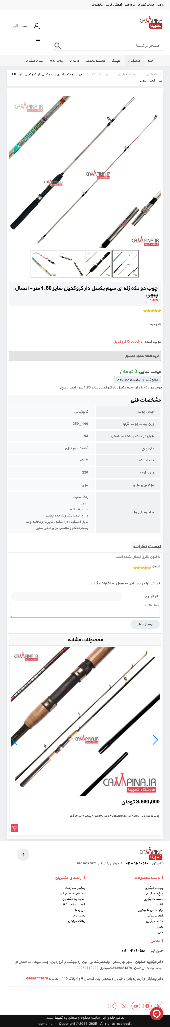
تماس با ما (78, 915)
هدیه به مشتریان (73, 899)
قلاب (160, 904)
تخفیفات (96, 4)
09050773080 (88, 968)
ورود (160, 4)
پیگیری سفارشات (75, 888)
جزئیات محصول (14, 828)
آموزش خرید (114, 4)
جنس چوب (146, 411)
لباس (160, 926)
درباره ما (80, 910)
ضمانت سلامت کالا (74, 904)
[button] (38, 39)
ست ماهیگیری (154, 921)
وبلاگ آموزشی (76, 921)
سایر (160, 932)
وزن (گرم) (147, 472)
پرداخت (130, 4)
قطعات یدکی (155, 915)
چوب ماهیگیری (154, 888)
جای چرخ (147, 448)
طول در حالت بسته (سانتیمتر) (132, 436)
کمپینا (59, 1017)
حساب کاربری (146, 4)
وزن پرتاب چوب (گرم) (138, 424)
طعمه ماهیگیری (153, 899)
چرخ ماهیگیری (154, 893)
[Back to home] (151, 22)
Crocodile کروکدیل (128, 341)
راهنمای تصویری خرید (71, 893)
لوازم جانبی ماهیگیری (150, 910)
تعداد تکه (146, 460)
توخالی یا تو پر (143, 484)
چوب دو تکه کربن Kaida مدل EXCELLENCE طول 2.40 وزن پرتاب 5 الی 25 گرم (115, 816)
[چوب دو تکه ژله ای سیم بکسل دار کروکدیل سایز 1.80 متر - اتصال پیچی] (85, 172)
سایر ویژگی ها (144, 512)
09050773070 (37, 978)
